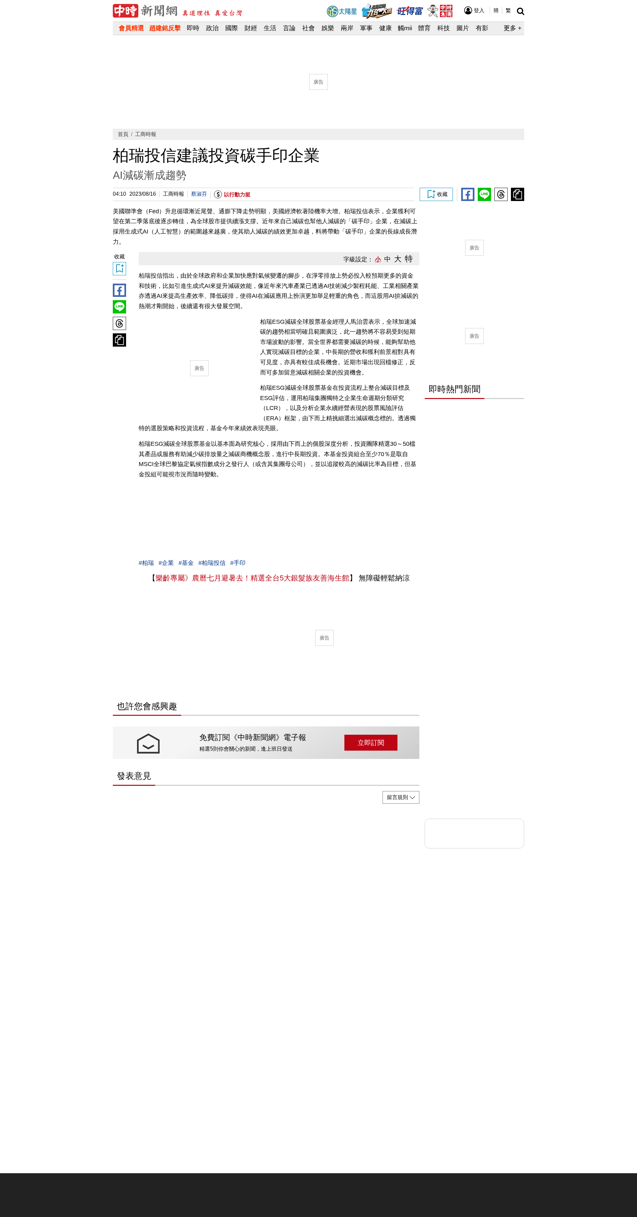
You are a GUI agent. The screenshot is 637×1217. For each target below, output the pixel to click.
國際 (231, 28)
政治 (212, 28)
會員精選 (131, 28)
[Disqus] (266, 892)
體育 (424, 28)
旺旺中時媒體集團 (439, 11)
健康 (385, 28)
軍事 (366, 28)
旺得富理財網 (409, 10)
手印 (240, 563)
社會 (308, 28)
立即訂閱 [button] (371, 742)
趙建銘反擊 (165, 28)
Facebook (467, 194)
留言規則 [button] (397, 797)
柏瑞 (148, 563)
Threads (501, 194)
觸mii (405, 28)
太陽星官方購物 (342, 11)
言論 (289, 28)
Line (484, 194)
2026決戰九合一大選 (376, 11)
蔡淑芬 (199, 194)
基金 (188, 563)
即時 (193, 28)
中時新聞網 (177, 11)
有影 (482, 28)
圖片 (463, 28)
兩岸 (347, 28)
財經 (251, 28)
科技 (443, 28)
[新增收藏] (436, 194)
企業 (168, 563)
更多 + (513, 28)
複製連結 (517, 194)
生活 (270, 28)
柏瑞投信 (214, 563)
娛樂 (327, 28)
